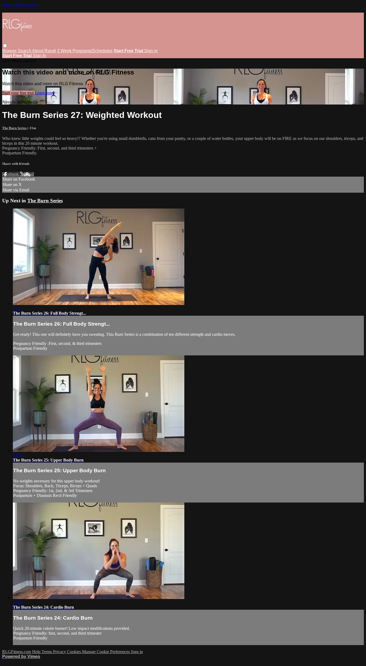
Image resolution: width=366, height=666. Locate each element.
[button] (5, 45)
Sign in (151, 51)
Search (25, 51)
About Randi (44, 51)
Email (29, 174)
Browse (10, 51)
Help (37, 651)
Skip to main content (19, 4)
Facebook (11, 174)
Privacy (60, 651)
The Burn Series (14, 128)
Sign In (39, 55)
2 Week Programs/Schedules (85, 51)
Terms (47, 651)
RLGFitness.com (16, 651)
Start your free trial (18, 93)
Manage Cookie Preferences (106, 651)
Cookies (74, 651)
